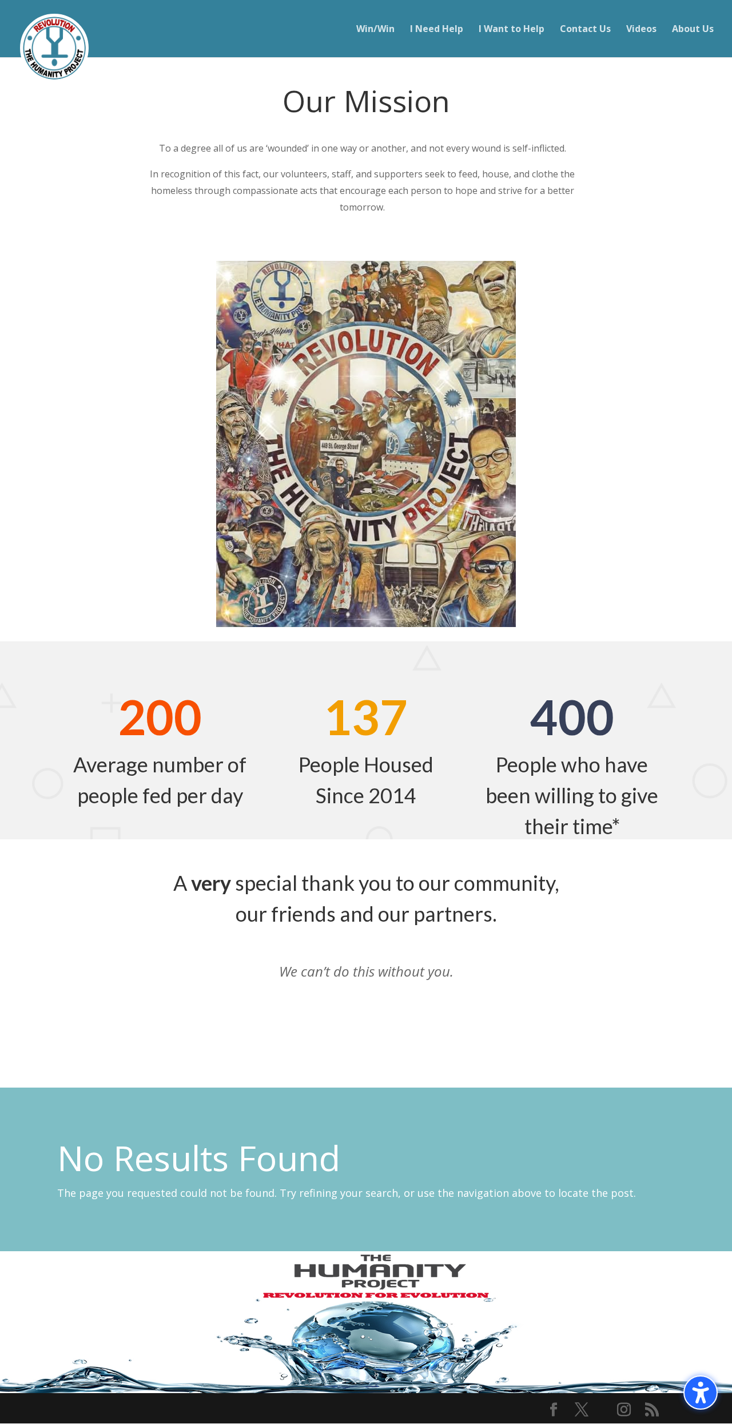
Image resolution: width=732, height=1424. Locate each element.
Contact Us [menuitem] (585, 30)
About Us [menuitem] (693, 30)
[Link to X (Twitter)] (581, 1410)
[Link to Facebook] (553, 1410)
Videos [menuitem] (641, 30)
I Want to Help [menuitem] (511, 30)
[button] (700, 1392)
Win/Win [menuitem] (375, 30)
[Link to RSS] (652, 1410)
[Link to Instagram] (624, 1410)
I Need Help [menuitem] (436, 30)
